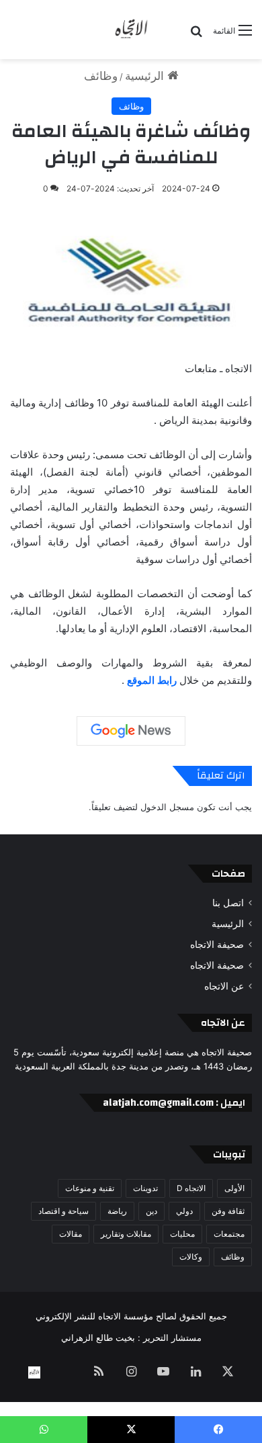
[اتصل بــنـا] (34, 1372)
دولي (184, 1211)
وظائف (101, 76)
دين (151, 1211)
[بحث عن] (196, 35)
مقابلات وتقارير (126, 1234)
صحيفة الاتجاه (217, 944)
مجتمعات (229, 1234)
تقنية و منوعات (89, 1188)
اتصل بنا (228, 903)
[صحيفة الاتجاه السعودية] (131, 29)
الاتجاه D (191, 1188)
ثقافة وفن (228, 1211)
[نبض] (66, 1372)
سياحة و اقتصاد (63, 1211)
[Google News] (131, 731)
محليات (182, 1234)
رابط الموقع (152, 680)
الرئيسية (146, 76)
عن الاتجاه (224, 986)
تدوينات (145, 1188)
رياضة (117, 1211)
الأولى (234, 1188)
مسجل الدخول (167, 806)
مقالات (70, 1234)
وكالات (190, 1257)
